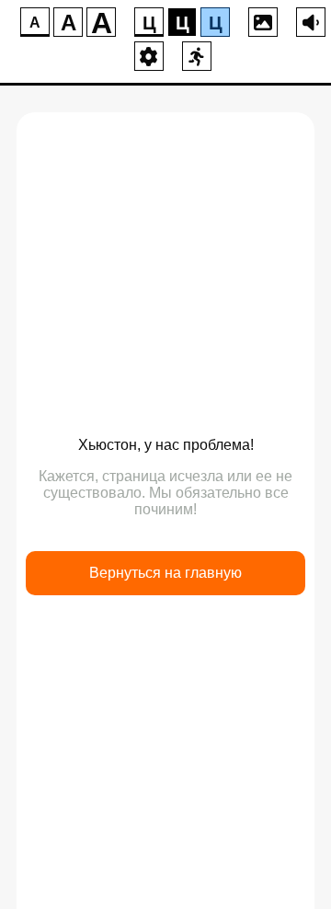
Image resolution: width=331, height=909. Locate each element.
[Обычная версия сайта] (196, 56)
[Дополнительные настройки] (149, 56)
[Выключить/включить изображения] (263, 22)
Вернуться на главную (165, 573)
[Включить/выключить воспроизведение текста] (310, 22)
